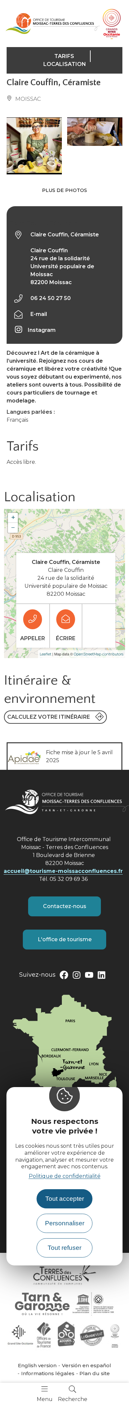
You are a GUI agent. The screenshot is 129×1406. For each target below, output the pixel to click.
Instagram (42, 330)
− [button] (13, 527)
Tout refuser (64, 1247)
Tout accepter (64, 1198)
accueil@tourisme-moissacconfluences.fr (63, 871)
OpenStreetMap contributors (98, 654)
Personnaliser (64, 1223)
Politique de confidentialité (65, 1176)
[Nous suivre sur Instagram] (76, 976)
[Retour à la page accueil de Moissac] (52, 23)
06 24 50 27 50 (50, 298)
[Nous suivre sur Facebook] (64, 976)
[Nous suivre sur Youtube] (89, 976)
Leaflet (45, 654)
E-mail (38, 314)
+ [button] (13, 517)
